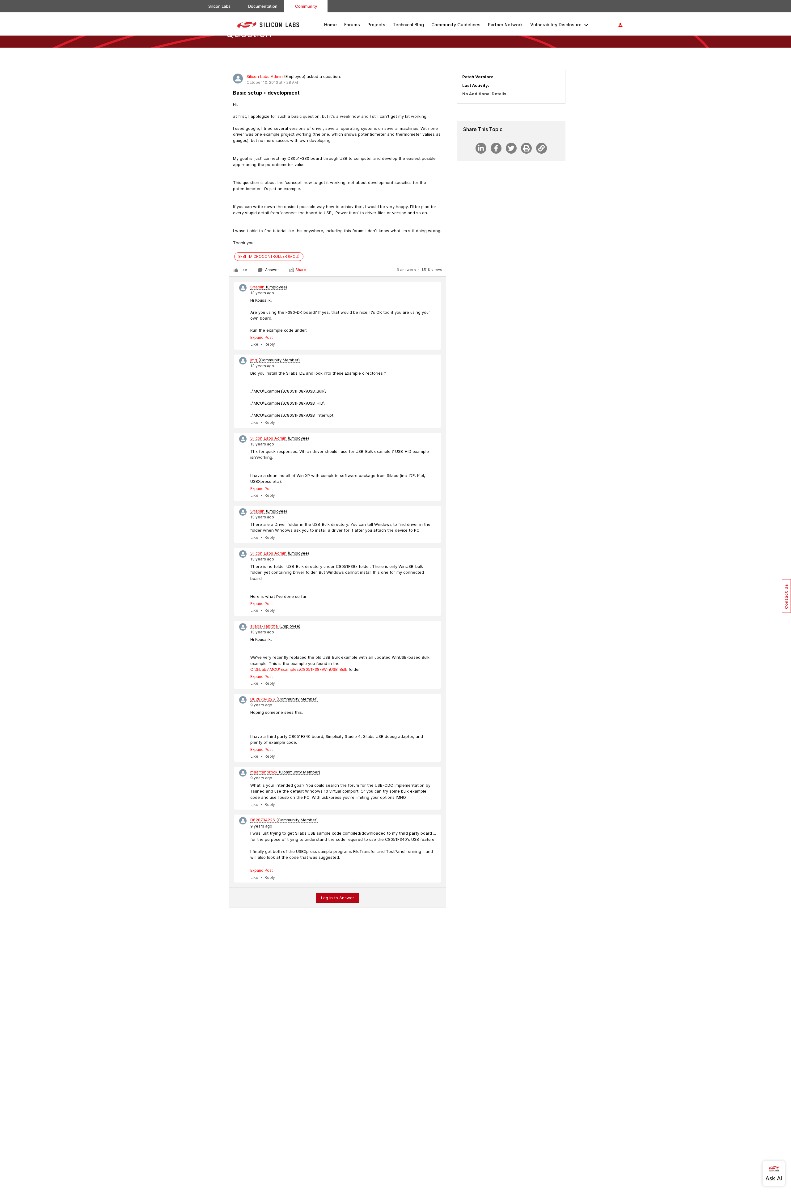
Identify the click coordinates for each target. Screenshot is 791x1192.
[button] (786, 596)
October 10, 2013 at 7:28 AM (272, 82)
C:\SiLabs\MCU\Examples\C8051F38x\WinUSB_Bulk (298, 669)
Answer (272, 269)
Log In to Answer (337, 897)
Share (300, 269)
